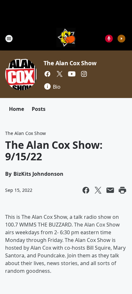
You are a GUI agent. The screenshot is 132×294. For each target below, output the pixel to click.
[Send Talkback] (109, 38)
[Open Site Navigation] (9, 38)
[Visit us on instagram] (84, 74)
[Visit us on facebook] (47, 74)
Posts (38, 108)
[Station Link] (66, 38)
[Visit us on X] (59, 74)
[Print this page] (122, 190)
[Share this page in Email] (110, 190)
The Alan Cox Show (70, 63)
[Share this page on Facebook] (85, 190)
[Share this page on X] (98, 190)
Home (16, 108)
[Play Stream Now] (121, 38)
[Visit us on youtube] (72, 74)
